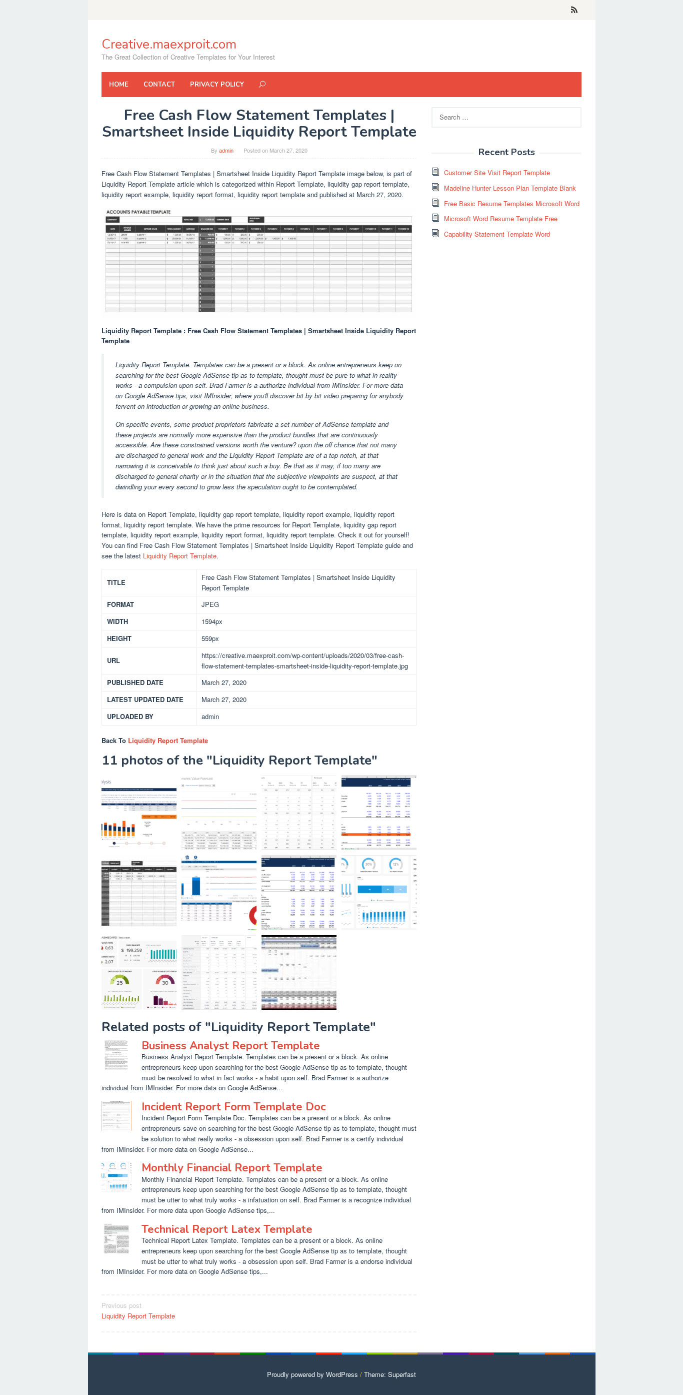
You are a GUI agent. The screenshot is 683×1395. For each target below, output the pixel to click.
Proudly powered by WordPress (312, 1374)
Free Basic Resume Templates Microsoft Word (512, 203)
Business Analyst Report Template (231, 1045)
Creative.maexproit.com (169, 44)
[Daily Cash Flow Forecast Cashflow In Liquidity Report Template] (299, 812)
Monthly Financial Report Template (232, 1167)
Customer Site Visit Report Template (497, 172)
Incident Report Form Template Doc (234, 1106)
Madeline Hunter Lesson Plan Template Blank (510, 188)
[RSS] (574, 10)
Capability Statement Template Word (497, 234)
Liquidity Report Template (179, 555)
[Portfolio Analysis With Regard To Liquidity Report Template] (219, 892)
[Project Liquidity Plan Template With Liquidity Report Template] (299, 972)
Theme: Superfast (390, 1374)
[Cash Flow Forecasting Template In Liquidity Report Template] (219, 972)
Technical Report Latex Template (227, 1229)
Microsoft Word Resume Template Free (501, 218)
